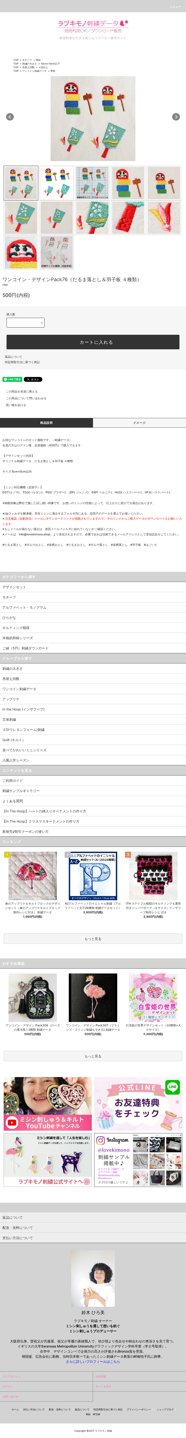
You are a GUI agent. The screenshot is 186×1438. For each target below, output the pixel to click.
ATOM (96, 1414)
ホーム (15, 1409)
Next (176, 117)
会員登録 (100, 1376)
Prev (10, 117)
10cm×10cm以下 (50, 63)
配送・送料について (60, 1409)
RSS (88, 1414)
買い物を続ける (16, 405)
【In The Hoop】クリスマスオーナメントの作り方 (40, 821)
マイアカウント (11, 1376)
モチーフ (27, 59)
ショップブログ (165, 1409)
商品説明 (46, 423)
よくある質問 (12, 801)
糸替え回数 (28, 67)
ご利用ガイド (12, 780)
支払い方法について (34, 1409)
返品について (13, 357)
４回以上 (43, 67)
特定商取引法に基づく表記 (22, 362)
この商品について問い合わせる (26, 398)
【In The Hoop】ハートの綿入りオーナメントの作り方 (44, 811)
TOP (15, 59)
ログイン (7, 1386)
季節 (38, 59)
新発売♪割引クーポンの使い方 (25, 831)
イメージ (139, 423)
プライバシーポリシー (139, 1409)
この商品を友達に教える (22, 391)
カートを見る (103, 1386)
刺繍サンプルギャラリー (21, 791)
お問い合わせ (10, 1396)
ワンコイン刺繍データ (34, 70)
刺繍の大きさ (29, 63)
